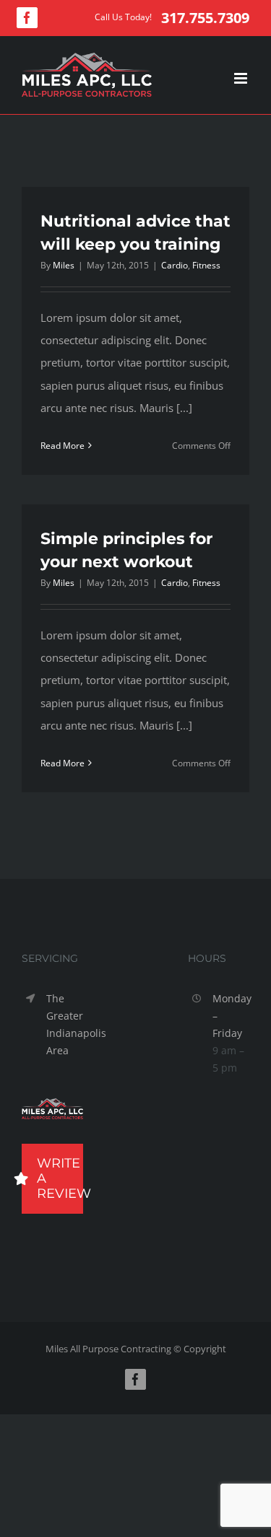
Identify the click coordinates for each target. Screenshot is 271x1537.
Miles (63, 265)
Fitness (206, 265)
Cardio (174, 265)
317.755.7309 (205, 17)
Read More (62, 445)
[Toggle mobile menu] (241, 78)
